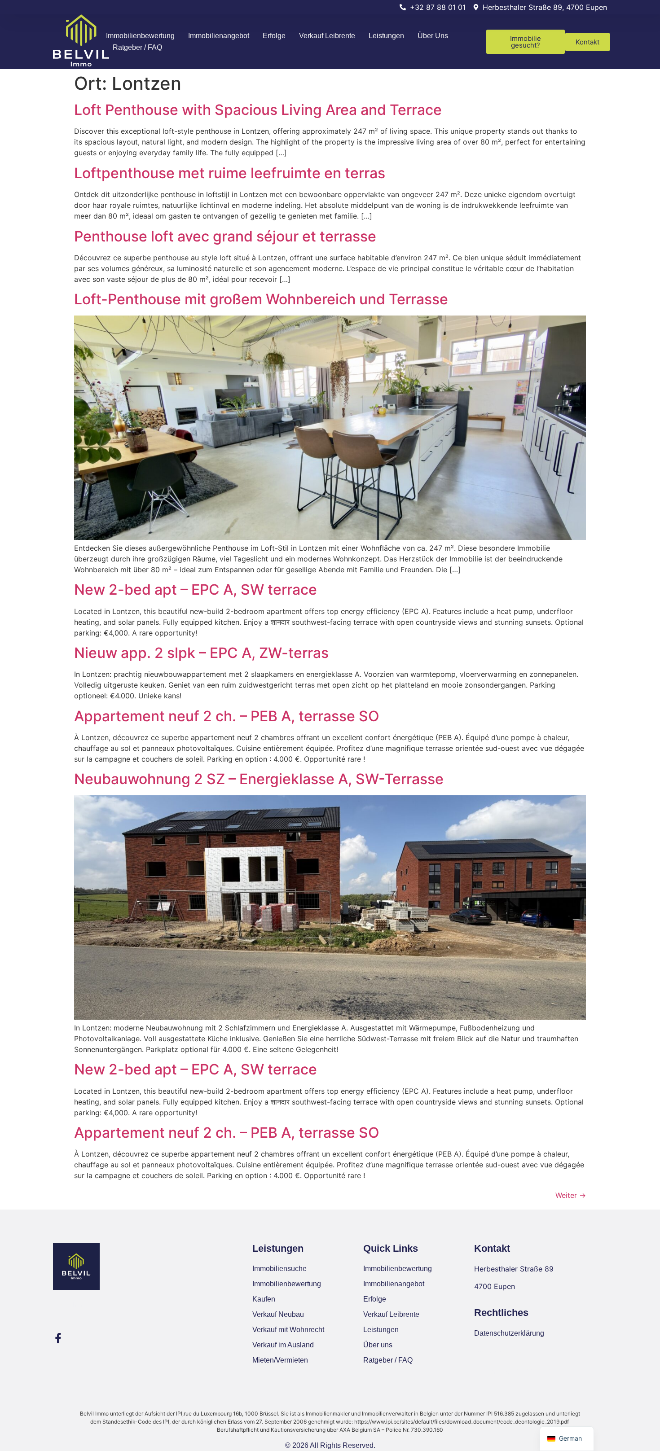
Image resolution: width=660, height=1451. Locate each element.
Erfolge (274, 35)
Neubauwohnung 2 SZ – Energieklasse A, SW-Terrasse (259, 779)
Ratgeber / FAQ (137, 47)
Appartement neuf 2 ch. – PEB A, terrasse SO (226, 716)
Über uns (433, 35)
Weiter (570, 1195)
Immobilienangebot (218, 35)
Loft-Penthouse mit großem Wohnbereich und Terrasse (261, 299)
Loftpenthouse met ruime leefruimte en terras (229, 173)
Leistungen (386, 35)
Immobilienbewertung (140, 35)
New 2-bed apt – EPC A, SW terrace (195, 589)
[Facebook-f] (58, 1338)
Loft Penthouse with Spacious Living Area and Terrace (258, 109)
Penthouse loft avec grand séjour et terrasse (225, 236)
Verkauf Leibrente (327, 35)
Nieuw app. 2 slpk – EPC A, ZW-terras (201, 653)
